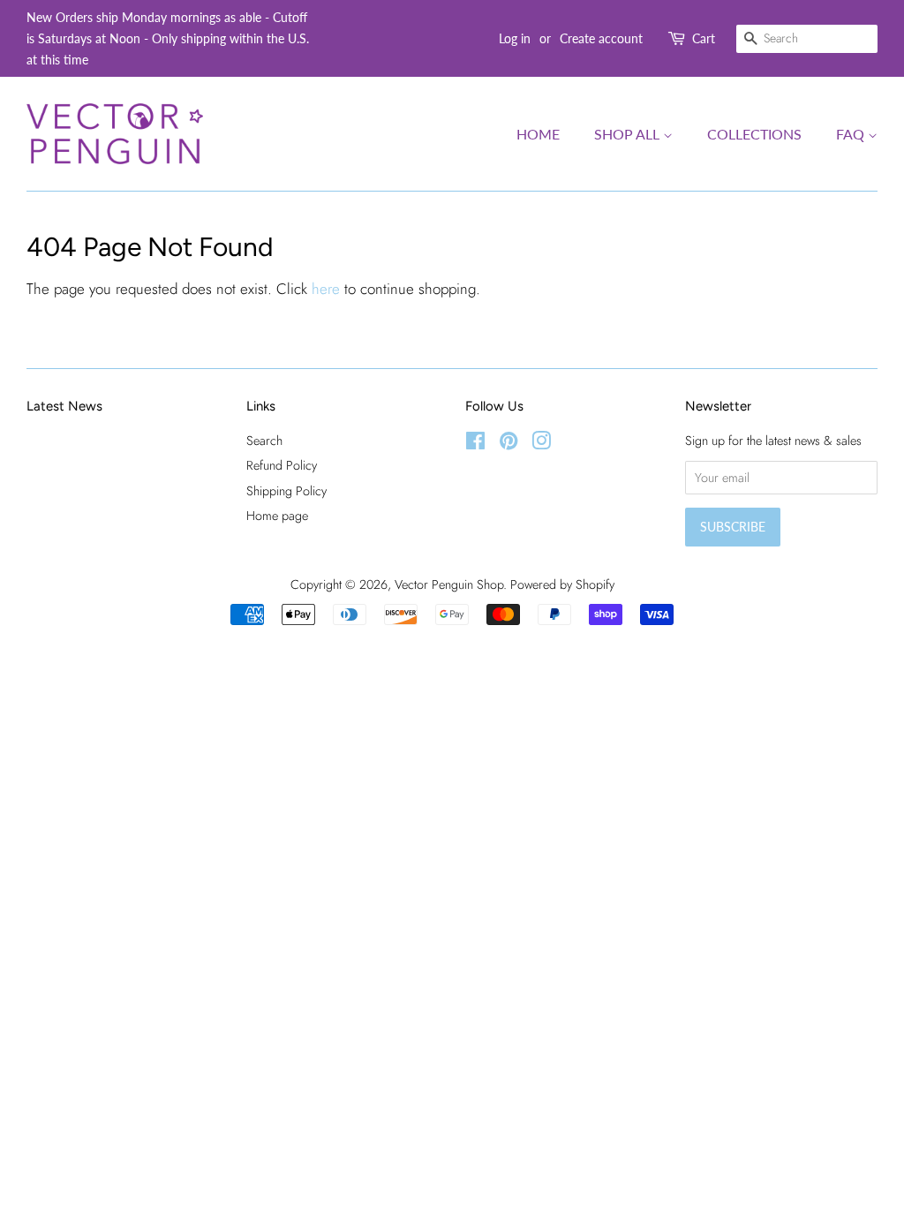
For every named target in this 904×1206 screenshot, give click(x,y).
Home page (277, 515)
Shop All (628, 133)
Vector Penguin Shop (449, 584)
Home (538, 133)
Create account (601, 38)
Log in (515, 38)
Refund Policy (281, 465)
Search (264, 440)
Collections (754, 133)
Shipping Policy (286, 491)
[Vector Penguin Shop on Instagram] (541, 444)
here (326, 288)
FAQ (852, 133)
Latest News (64, 406)
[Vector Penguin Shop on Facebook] (475, 444)
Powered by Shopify (562, 584)
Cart (703, 38)
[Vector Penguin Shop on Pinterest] (508, 444)
